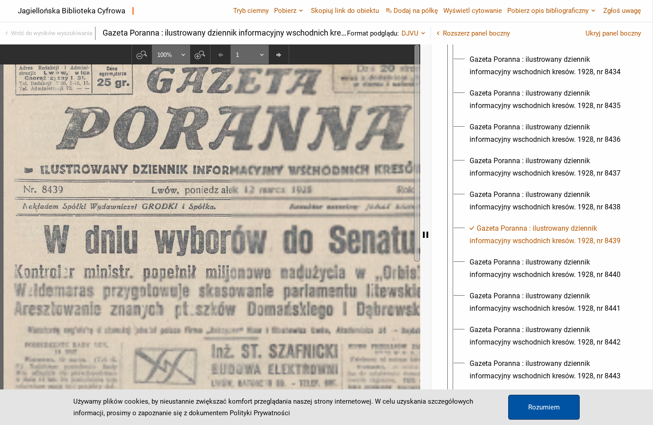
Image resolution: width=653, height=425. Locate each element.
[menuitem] (549, 66)
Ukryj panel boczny (613, 33)
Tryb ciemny (251, 11)
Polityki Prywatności (260, 413)
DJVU (410, 33)
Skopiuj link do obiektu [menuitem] (345, 11)
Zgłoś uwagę (622, 11)
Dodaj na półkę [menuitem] (416, 11)
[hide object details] (425, 234)
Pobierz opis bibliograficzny (548, 11)
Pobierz (285, 11)
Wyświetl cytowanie (472, 11)
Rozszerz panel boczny (476, 33)
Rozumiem (544, 407)
